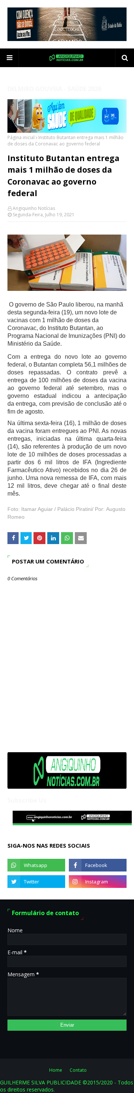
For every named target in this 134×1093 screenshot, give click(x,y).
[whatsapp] (36, 865)
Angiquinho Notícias (34, 208)
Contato (78, 1070)
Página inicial (21, 137)
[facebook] (98, 865)
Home (55, 1070)
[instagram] (98, 881)
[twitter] (36, 881)
